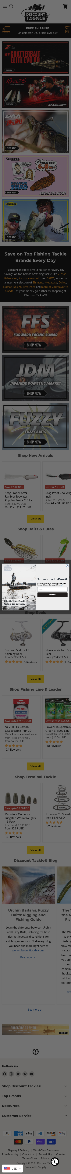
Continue (52, 595)
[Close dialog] (67, 565)
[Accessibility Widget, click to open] (55, 1161)
